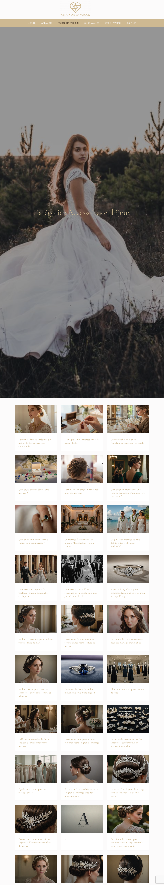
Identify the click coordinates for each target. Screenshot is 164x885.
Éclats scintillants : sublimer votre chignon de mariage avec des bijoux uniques (81, 792)
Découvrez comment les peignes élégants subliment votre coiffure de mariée (34, 842)
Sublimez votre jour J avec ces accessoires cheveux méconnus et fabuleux (34, 693)
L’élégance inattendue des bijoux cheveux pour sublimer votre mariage (34, 743)
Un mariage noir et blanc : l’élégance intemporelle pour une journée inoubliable (80, 593)
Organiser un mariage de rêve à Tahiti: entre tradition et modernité (126, 543)
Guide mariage (91, 23)
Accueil (32, 23)
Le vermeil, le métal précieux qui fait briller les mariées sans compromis (34, 443)
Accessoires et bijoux (68, 23)
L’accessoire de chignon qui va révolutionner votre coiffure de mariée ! (79, 643)
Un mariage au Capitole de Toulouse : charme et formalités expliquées (33, 593)
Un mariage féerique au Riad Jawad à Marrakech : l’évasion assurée (79, 543)
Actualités (46, 23)
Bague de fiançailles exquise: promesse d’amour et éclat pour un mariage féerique (128, 593)
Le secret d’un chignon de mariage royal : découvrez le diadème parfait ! (128, 792)
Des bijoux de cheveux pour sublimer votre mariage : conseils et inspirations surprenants (128, 842)
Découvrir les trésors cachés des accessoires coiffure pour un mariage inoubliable (126, 743)
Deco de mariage (112, 23)
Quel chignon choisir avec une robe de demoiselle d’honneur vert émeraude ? (128, 493)
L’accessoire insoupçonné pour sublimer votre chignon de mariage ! (81, 743)
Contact (131, 23)
